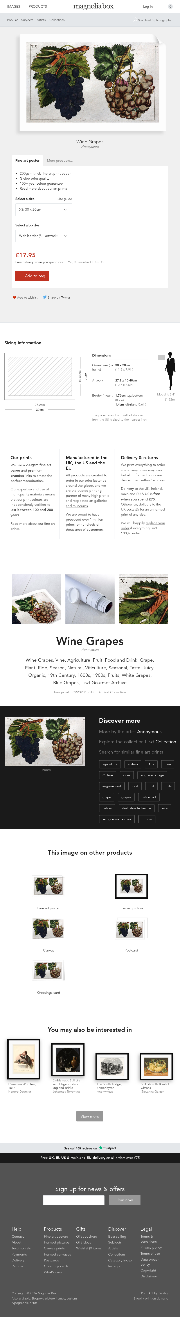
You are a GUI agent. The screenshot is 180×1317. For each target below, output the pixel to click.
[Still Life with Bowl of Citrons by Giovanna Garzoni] (156, 1066)
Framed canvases (57, 1254)
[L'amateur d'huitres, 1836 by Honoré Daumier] (23, 1059)
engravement (112, 786)
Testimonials (21, 1248)
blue (168, 764)
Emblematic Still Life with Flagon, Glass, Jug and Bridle (66, 1084)
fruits (168, 786)
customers (95, 529)
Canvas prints (54, 1248)
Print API (147, 1293)
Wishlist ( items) (89, 1248)
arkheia (133, 764)
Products (38, 6)
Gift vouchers (86, 1236)
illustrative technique (136, 808)
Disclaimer (148, 1276)
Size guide (65, 199)
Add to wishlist (27, 297)
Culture (108, 775)
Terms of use (150, 1253)
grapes (126, 797)
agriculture (110, 764)
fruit (151, 786)
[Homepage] (90, 7)
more (148, 819)
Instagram (116, 1266)
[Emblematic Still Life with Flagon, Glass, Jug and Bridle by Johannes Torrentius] (68, 1059)
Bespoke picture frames (48, 1298)
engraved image (152, 775)
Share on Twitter (59, 297)
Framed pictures (56, 1242)
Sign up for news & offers (90, 1189)
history (107, 808)
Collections (57, 20)
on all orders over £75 (90, 1158)
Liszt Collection (160, 742)
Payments (19, 1254)
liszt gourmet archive (117, 819)
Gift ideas (83, 1242)
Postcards (51, 1260)
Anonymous (90, 147)
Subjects (27, 20)
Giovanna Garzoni (153, 1091)
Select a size (43, 199)
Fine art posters (56, 1236)
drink (126, 775)
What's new (53, 1272)
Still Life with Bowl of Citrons (155, 1086)
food (135, 786)
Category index (120, 1260)
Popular (12, 20)
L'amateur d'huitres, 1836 (22, 1086)
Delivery (127, 488)
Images (13, 6)
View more (90, 1116)
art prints (60, 188)
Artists (41, 20)
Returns (17, 1266)
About (16, 1242)
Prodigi (163, 1293)
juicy (165, 808)
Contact (18, 1236)
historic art (149, 797)
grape (107, 797)
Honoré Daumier (19, 1091)
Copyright (148, 1270)
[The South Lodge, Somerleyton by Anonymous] (112, 1066)
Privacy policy (151, 1247)
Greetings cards (56, 1266)
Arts (151, 764)
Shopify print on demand (151, 1298)
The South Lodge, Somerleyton (109, 1086)
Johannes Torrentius (66, 1091)
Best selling (117, 1236)
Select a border (27, 225)
